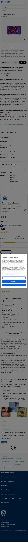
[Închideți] (25, 255)
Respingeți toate (14, 281)
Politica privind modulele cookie (10, 274)
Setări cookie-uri (14, 277)
